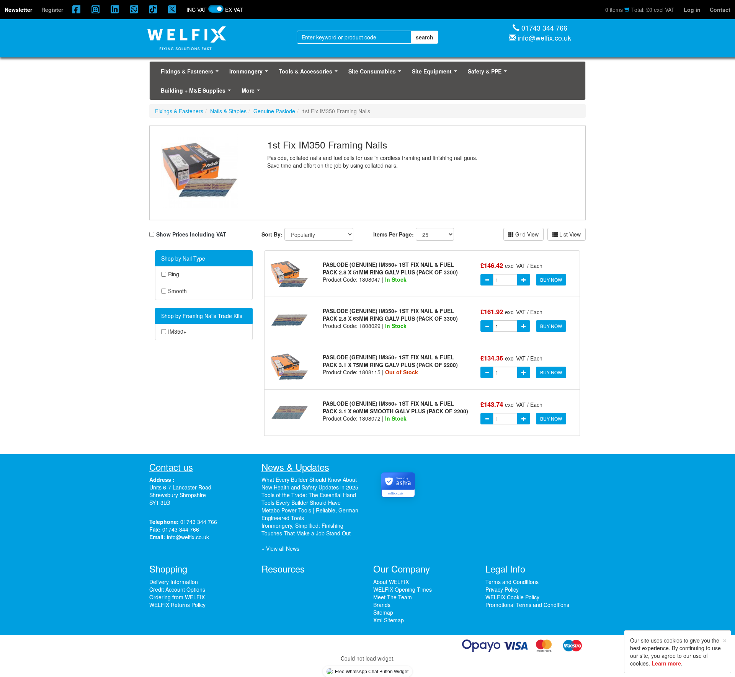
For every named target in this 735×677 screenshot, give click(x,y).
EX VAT (234, 9)
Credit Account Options (177, 589)
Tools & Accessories (310, 73)
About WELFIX (391, 582)
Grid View (526, 234)
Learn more (666, 663)
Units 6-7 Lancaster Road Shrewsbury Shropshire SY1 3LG (180, 494)
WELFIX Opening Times (402, 589)
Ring (173, 274)
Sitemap (383, 612)
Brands (381, 604)
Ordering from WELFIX (177, 597)
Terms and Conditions (512, 582)
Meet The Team (392, 597)
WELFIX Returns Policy (177, 604)
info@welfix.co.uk (544, 37)
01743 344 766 (544, 28)
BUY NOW (551, 279)
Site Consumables (376, 73)
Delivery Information (173, 582)
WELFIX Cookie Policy (512, 597)
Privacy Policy (502, 589)
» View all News (280, 548)
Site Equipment (436, 73)
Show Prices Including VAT (191, 234)
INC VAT (196, 9)
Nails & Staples (228, 111)
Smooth (177, 291)
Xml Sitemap (388, 620)
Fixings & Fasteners (191, 73)
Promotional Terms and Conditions (527, 604)
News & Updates (295, 466)
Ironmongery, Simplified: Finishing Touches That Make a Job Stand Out (306, 529)
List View (569, 234)
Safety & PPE (489, 73)
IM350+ (177, 331)
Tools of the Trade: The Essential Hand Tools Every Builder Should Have (308, 498)
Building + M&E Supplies (197, 92)
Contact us (171, 466)
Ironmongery (250, 73)
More (252, 92)
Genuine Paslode (274, 111)
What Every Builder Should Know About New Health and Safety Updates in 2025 (309, 483)
